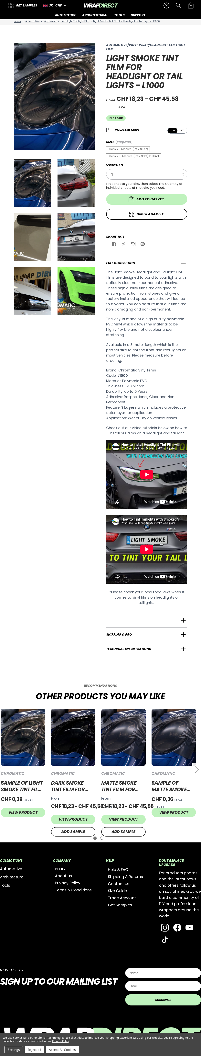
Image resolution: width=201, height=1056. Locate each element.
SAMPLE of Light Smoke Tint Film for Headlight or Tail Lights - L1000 (22, 786)
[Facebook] (114, 245)
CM (173, 130)
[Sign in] (166, 5)
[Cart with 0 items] (191, 5)
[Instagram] (133, 245)
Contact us (118, 883)
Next (196, 769)
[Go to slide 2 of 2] (101, 838)
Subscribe (163, 1000)
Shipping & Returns (125, 876)
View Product (22, 812)
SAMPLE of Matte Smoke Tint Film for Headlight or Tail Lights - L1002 (169, 786)
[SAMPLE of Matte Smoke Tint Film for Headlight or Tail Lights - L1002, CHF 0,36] (174, 737)
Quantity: (114, 165)
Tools (5, 885)
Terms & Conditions (73, 890)
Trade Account (122, 898)
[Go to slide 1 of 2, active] (95, 838)
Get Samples (120, 905)
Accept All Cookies (62, 1050)
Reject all (34, 1050)
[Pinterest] (142, 245)
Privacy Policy (67, 883)
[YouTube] (189, 928)
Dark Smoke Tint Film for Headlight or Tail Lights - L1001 (69, 786)
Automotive (11, 869)
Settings (14, 1050)
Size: (119, 142)
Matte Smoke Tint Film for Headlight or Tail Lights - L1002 (119, 786)
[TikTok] (165, 940)
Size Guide (117, 891)
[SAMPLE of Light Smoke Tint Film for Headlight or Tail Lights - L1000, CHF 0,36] (23, 737)
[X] (123, 245)
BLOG (60, 869)
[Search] (179, 5)
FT (182, 130)
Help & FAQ (118, 869)
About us (63, 876)
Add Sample (73, 831)
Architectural (12, 877)
